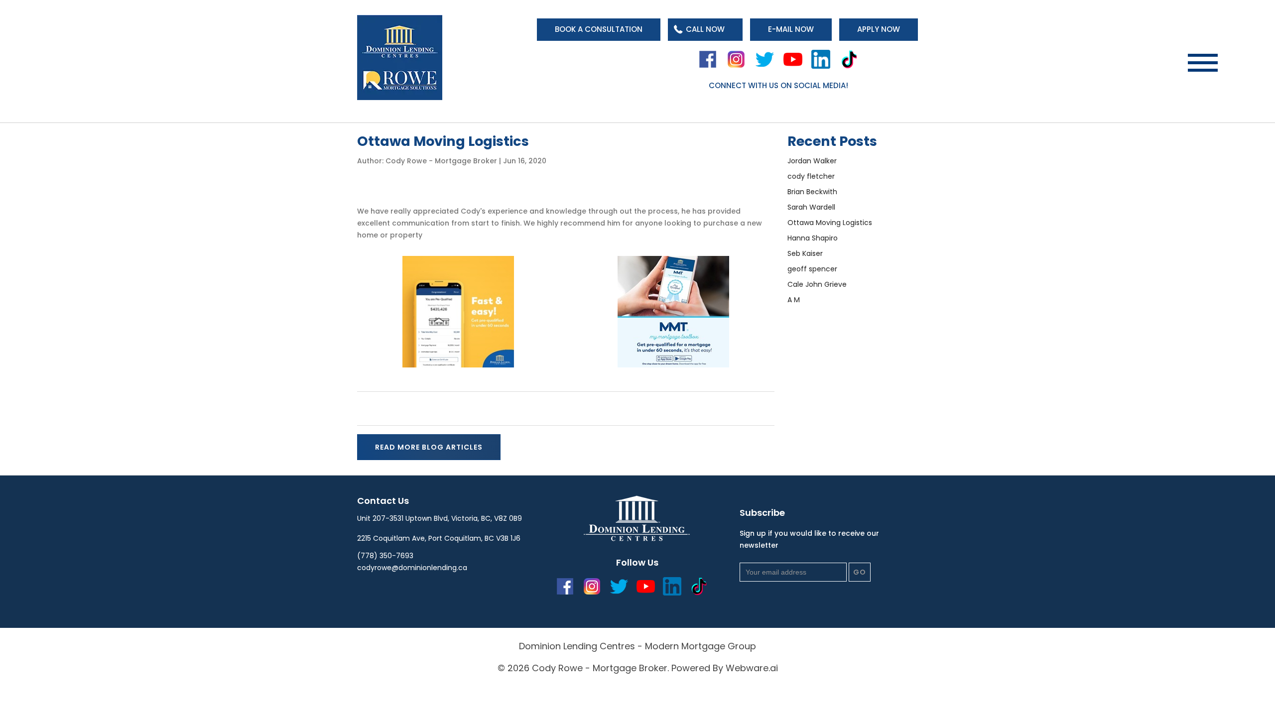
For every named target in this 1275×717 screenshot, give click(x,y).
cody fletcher (811, 176)
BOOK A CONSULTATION (598, 29)
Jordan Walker (812, 161)
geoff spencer (812, 269)
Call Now (705, 29)
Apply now (878, 29)
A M (793, 300)
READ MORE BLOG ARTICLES (429, 447)
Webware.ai (752, 668)
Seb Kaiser (805, 253)
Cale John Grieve (817, 284)
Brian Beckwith (812, 192)
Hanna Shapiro (812, 238)
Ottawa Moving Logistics (829, 223)
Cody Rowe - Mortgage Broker (599, 668)
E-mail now (791, 29)
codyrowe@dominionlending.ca (412, 568)
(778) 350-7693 (385, 556)
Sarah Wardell (811, 207)
